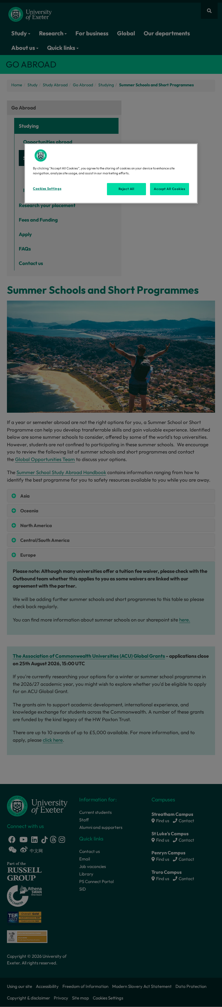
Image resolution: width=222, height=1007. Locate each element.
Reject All (126, 189)
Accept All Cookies (169, 189)
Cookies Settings (47, 189)
